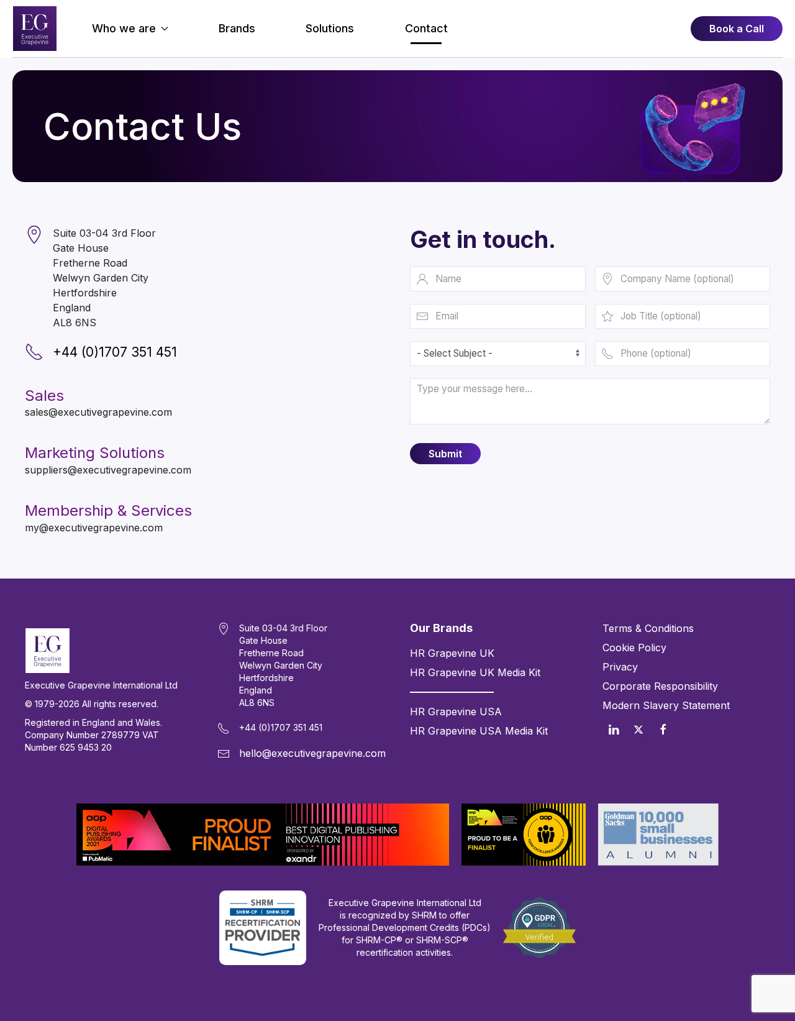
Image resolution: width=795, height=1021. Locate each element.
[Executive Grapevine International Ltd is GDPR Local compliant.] (539, 928)
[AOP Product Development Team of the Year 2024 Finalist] (523, 835)
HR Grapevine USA (456, 711)
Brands (237, 28)
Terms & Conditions (648, 628)
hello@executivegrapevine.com (312, 753)
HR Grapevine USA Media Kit (479, 731)
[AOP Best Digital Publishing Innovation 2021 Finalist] (262, 835)
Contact (426, 28)
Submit (445, 453)
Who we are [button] (124, 28)
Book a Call (736, 28)
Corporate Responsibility (660, 686)
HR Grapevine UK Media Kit (475, 672)
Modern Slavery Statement (666, 705)
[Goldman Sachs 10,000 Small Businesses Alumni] (658, 835)
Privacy (620, 667)
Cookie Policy (634, 647)
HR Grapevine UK (452, 653)
